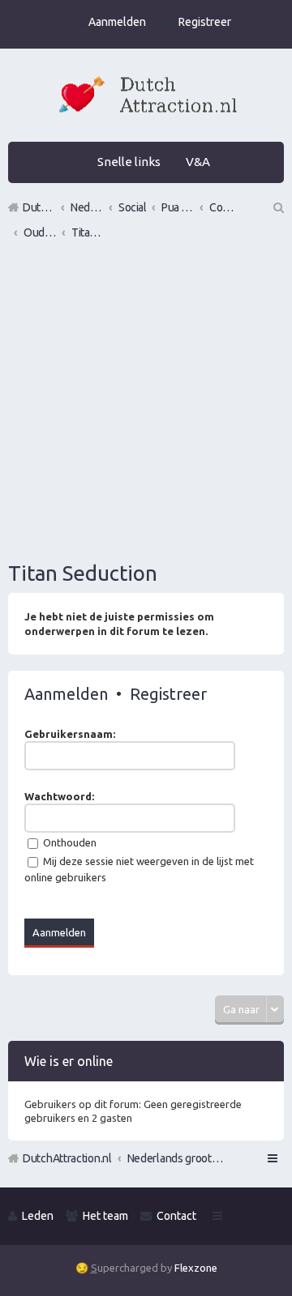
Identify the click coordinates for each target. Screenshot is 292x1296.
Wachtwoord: (59, 796)
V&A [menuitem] (198, 161)
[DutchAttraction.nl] (146, 96)
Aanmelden (66, 693)
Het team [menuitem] (105, 1215)
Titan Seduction (82, 573)
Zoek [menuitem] (277, 207)
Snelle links (129, 161)
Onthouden (69, 842)
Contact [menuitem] (176, 1215)
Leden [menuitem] (38, 1215)
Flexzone (195, 1267)
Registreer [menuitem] (204, 21)
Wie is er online (68, 1061)
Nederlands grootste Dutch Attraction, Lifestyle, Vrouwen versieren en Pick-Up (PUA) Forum (176, 1158)
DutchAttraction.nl (67, 1158)
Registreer (168, 693)
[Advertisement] (146, 402)
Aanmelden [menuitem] (117, 21)
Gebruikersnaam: (69, 734)
